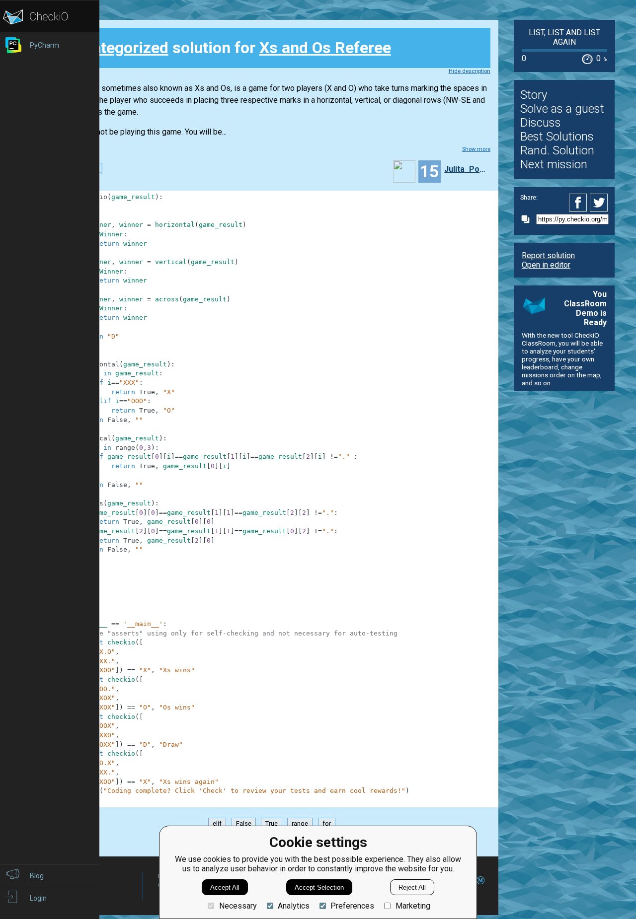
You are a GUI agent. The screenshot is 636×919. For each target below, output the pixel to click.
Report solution (548, 255)
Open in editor (546, 265)
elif (217, 823)
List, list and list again (564, 37)
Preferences (352, 906)
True (271, 823)
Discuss (540, 123)
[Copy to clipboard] (528, 219)
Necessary (237, 906)
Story (533, 95)
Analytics (294, 906)
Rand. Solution (557, 150)
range (300, 823)
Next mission (553, 164)
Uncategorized (116, 47)
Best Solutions (557, 136)
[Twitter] (599, 203)
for (326, 823)
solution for (228, 47)
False (243, 823)
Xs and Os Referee (325, 47)
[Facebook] (579, 203)
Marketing (413, 906)
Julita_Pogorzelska (466, 169)
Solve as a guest (562, 109)
